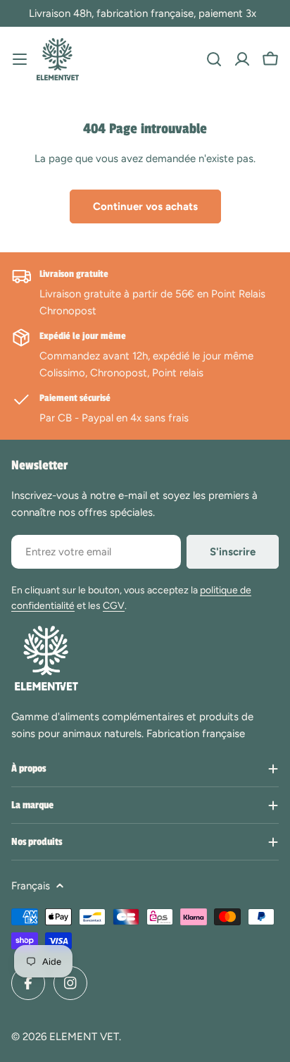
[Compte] (242, 59)
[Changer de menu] (19, 59)
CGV (114, 606)
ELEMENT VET (84, 1036)
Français (30, 885)
